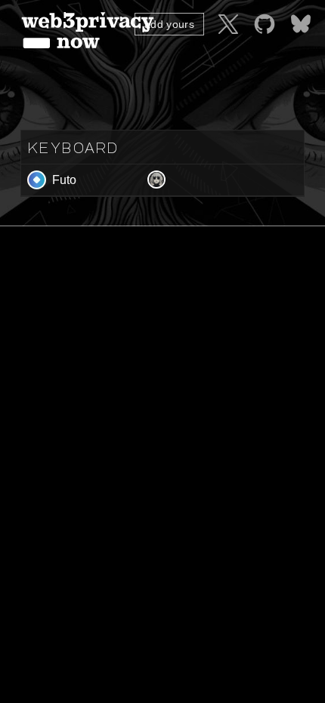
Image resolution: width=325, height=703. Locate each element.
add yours (169, 24)
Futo (64, 179)
